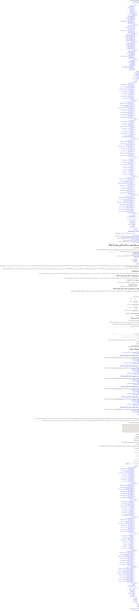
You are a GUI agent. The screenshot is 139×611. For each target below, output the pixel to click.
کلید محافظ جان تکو (131, 212)
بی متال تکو (132, 175)
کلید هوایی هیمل (132, 57)
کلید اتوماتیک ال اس (131, 16)
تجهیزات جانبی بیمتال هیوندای (127, 535)
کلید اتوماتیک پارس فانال (130, 106)
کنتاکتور (135, 59)
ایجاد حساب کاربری (135, 610)
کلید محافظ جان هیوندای (130, 40)
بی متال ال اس (132, 6)
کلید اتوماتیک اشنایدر (131, 15)
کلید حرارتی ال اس (131, 26)
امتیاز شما (137, 325)
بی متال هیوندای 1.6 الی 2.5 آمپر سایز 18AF (129, 407)
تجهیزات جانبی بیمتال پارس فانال (126, 164)
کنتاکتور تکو (132, 63)
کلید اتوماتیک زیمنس (131, 20)
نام (138, 335)
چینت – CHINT (132, 219)
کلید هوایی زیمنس (131, 55)
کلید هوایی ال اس (131, 85)
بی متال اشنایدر (132, 5)
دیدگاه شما (136, 333)
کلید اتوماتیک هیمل (131, 22)
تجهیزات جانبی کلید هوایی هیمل (126, 91)
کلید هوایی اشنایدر (131, 94)
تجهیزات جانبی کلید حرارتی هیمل (126, 148)
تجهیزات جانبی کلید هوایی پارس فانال (125, 472)
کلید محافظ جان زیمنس (130, 38)
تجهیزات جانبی (134, 12)
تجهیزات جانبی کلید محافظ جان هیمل (125, 204)
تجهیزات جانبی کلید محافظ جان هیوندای (125, 197)
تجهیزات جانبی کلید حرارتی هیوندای (126, 141)
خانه (138, 236)
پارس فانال (133, 222)
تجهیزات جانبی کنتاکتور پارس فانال (126, 126)
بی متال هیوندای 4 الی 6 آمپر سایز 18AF (130, 396)
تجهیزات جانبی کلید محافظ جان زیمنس (125, 211)
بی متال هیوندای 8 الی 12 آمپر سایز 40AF (130, 386)
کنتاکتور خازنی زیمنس (128, 67)
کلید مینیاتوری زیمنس (131, 46)
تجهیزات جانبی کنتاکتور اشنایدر (127, 133)
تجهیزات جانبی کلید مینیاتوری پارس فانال (125, 183)
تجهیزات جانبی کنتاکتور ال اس (127, 503)
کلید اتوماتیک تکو (132, 498)
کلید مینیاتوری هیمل (131, 47)
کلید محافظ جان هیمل (131, 39)
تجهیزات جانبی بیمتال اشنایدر (127, 171)
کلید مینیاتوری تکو (131, 193)
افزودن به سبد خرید (136, 252)
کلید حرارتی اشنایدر (131, 25)
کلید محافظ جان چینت (131, 37)
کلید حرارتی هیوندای (131, 32)
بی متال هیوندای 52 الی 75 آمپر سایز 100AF (129, 355)
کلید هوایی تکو (132, 99)
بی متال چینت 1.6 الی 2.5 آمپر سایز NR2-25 (131, 238)
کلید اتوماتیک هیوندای (131, 23)
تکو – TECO (132, 226)
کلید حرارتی (135, 24)
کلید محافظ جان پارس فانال (130, 36)
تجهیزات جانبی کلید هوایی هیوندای (126, 84)
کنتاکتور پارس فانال (131, 62)
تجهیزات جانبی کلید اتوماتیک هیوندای (126, 485)
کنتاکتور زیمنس (132, 65)
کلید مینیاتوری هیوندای (131, 48)
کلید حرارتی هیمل (131, 31)
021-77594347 (136, 231)
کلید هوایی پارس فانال (131, 53)
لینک (132, 346)
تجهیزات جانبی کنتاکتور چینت (127, 509)
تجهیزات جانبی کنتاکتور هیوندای (126, 121)
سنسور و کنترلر (132, 215)
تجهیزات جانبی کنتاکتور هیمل (127, 128)
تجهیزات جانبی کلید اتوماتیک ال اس (126, 105)
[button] (135, 359)
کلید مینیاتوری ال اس (131, 43)
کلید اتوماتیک (134, 14)
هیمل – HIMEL (132, 221)
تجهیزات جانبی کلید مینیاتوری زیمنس (125, 192)
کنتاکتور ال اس (132, 61)
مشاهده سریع (136, 360)
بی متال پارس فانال (131, 7)
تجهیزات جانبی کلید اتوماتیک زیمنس (126, 21)
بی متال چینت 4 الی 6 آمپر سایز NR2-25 (131, 241)
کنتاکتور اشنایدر (132, 60)
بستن (138, 604)
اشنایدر (133, 225)
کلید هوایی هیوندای (131, 58)
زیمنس (133, 220)
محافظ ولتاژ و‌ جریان (131, 13)
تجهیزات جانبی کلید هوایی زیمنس (126, 56)
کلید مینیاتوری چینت (131, 45)
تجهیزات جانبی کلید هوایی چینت (126, 93)
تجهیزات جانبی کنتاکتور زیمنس (127, 66)
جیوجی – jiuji (132, 227)
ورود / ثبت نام (134, 601)
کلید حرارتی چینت (131, 28)
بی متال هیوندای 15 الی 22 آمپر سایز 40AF (130, 376)
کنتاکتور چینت (132, 64)
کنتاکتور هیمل (132, 68)
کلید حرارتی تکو (132, 156)
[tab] (135, 258)
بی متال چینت (132, 8)
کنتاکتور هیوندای (132, 69)
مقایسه (135, 600)
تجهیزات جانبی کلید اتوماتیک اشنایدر (126, 114)
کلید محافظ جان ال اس (130, 35)
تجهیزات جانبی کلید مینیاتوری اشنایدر (125, 190)
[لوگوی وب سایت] (137, 0)
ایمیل (138, 337)
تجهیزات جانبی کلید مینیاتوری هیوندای (125, 178)
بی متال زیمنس (132, 9)
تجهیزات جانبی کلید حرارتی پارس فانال (125, 523)
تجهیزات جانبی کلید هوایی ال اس (126, 86)
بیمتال (136, 4)
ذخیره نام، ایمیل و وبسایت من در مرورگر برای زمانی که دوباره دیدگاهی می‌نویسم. (123, 339)
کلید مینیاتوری (134, 41)
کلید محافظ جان (134, 33)
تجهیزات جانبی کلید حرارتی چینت (126, 150)
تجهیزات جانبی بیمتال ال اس (127, 162)
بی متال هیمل (132, 10)
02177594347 (136, 438)
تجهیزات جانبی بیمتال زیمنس (127, 548)
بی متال (137, 457)
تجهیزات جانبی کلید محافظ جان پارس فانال (124, 572)
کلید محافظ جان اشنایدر (130, 34)
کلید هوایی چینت (132, 54)
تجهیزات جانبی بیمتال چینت (127, 169)
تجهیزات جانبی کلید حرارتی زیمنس (126, 30)
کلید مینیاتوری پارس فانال (130, 44)
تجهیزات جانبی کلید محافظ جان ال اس (125, 199)
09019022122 (136, 440)
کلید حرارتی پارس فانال (130, 27)
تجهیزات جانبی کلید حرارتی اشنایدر (126, 529)
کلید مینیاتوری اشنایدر (131, 42)
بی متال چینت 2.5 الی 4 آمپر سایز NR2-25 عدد (129, 251)
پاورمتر (133, 214)
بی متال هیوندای (132, 11)
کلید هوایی (135, 49)
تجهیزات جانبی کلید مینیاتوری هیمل (126, 185)
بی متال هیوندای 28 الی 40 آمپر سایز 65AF (130, 365)
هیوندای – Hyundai (131, 224)
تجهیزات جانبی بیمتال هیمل (127, 541)
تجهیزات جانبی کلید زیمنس (127, 98)
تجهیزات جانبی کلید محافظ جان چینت (125, 206)
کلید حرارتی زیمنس (131, 29)
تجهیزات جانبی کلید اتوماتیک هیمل (126, 491)
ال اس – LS (132, 223)
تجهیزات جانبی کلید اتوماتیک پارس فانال (125, 107)
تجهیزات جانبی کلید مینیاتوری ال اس (126, 554)
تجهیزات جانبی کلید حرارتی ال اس (126, 143)
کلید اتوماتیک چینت (131, 492)
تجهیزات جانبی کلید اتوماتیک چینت (126, 112)
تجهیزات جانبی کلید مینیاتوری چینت (126, 560)
